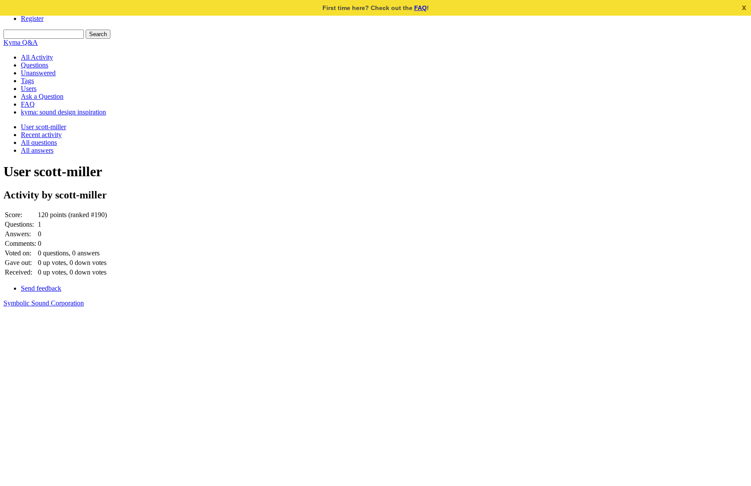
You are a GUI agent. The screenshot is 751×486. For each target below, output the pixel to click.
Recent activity (41, 134)
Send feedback (41, 288)
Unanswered (38, 73)
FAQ (420, 7)
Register (32, 18)
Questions (34, 65)
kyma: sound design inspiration (63, 112)
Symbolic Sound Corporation (43, 303)
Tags (27, 80)
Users (29, 88)
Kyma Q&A (20, 42)
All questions (39, 142)
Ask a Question (42, 96)
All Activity (37, 57)
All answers (37, 150)
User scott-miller (43, 127)
